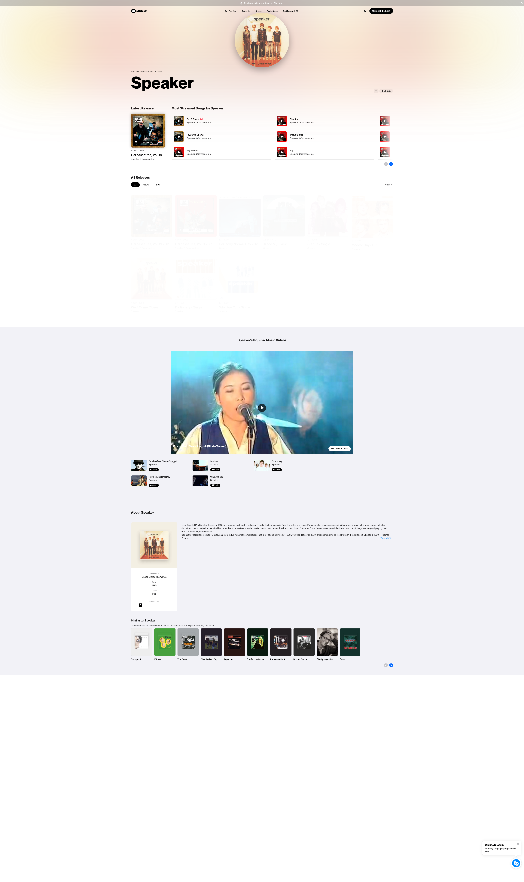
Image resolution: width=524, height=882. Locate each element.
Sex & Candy (193, 119)
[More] (260, 121)
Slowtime (294, 119)
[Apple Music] (136, 164)
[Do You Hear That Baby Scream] (385, 152)
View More (385, 538)
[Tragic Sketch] (324, 136)
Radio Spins (272, 11)
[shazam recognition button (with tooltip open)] (516, 863)
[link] (339, 448)
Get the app (230, 11)
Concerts (246, 11)
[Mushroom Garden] (385, 121)
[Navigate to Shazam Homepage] (139, 11)
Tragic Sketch (297, 134)
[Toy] (324, 152)
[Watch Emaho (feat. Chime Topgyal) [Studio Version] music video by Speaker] (262, 408)
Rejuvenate (192, 150)
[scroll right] (391, 164)
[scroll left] (386, 164)
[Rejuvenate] (221, 152)
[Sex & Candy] (221, 121)
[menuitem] (230, 11)
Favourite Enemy (195, 134)
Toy (291, 150)
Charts (258, 11)
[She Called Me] (385, 136)
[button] (522, 2)
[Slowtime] (324, 121)
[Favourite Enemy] (221, 136)
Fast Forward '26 (290, 11)
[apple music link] (386, 91)
